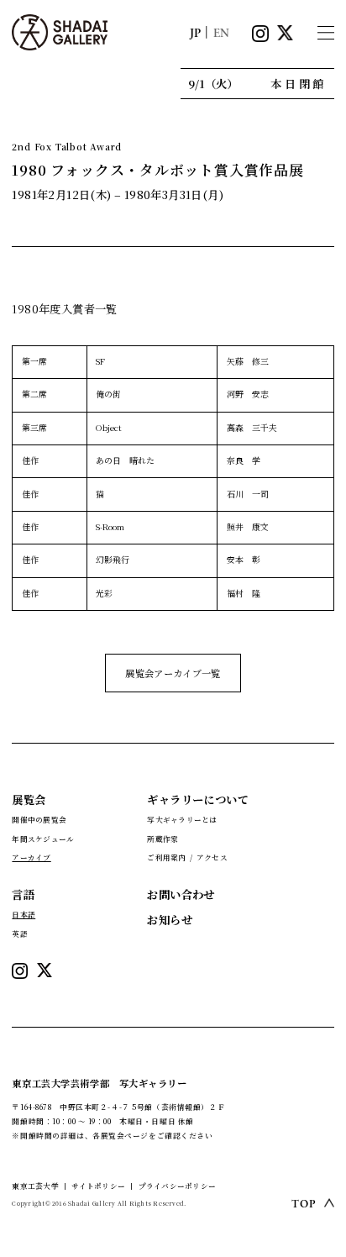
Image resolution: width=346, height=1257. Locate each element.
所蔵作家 (162, 839)
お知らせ (169, 920)
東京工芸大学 (35, 1186)
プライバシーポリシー (177, 1186)
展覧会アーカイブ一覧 (172, 673)
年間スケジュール (43, 839)
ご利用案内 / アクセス (187, 857)
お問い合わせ (180, 894)
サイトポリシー (98, 1186)
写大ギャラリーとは (182, 819)
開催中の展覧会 (39, 819)
